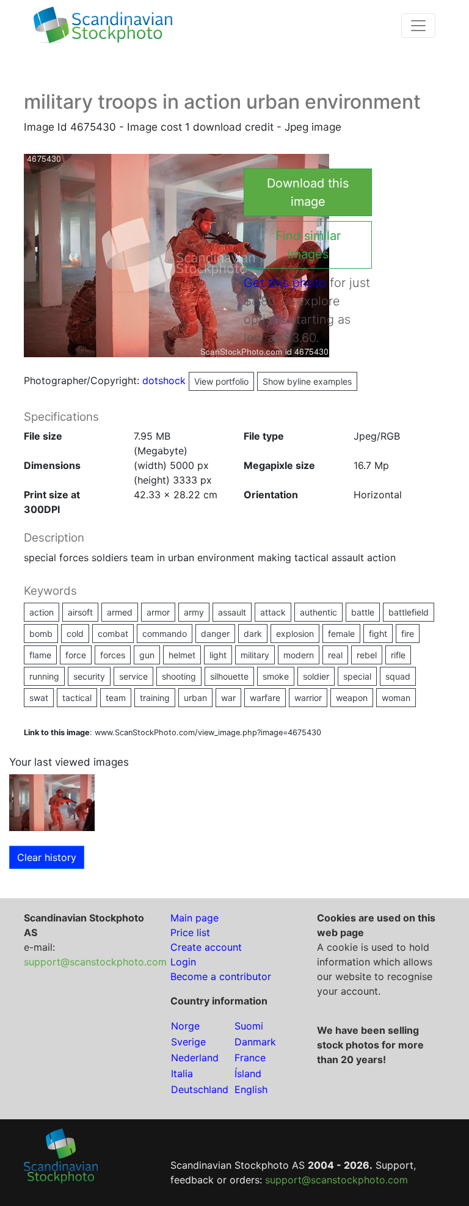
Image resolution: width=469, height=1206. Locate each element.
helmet (182, 655)
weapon (352, 697)
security (89, 676)
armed (120, 612)
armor (158, 612)
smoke (276, 676)
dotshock (195, 380)
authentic (318, 612)
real (335, 655)
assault (232, 612)
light (218, 655)
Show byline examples (307, 381)
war (228, 697)
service (133, 676)
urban (195, 697)
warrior (308, 697)
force (75, 655)
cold (75, 633)
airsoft (80, 612)
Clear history (46, 857)
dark (253, 633)
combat (113, 633)
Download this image (308, 192)
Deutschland (199, 1089)
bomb (41, 633)
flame (40, 655)
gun (147, 655)
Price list (190, 932)
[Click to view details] (52, 802)
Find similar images (308, 244)
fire (407, 633)
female (341, 633)
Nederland (195, 1058)
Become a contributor (220, 976)
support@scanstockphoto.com (95, 962)
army (194, 612)
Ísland (247, 1073)
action (41, 612)
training (155, 697)
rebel (367, 655)
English (250, 1089)
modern (298, 655)
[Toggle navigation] (418, 25)
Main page (194, 918)
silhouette (229, 676)
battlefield (408, 612)
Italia (182, 1073)
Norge (185, 1026)
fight (378, 633)
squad (397, 676)
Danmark (255, 1042)
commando (164, 633)
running (44, 676)
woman (396, 697)
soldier (316, 676)
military (255, 655)
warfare (265, 697)
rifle (398, 655)
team (116, 697)
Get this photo (285, 282)
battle (362, 612)
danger (215, 633)
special (357, 676)
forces (112, 655)
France (250, 1058)
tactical (77, 697)
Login (183, 962)
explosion (295, 633)
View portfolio (221, 381)
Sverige (188, 1042)
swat (38, 697)
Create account (206, 947)
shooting (179, 676)
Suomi (248, 1026)
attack (273, 612)
